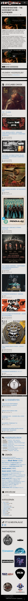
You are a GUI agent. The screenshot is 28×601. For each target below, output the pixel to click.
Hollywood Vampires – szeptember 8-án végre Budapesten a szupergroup (13, 267)
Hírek (3, 67)
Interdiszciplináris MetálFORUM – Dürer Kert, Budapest (13, 429)
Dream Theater (20, 471)
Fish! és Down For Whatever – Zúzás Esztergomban (14, 314)
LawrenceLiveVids (7, 160)
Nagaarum (5, 445)
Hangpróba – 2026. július (13, 450)
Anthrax (9, 457)
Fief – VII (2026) (6, 112)
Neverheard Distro (18, 481)
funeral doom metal (15, 473)
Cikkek (4, 502)
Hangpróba (5, 512)
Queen (7, 67)
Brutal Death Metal (6, 464)
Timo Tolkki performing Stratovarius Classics (10, 404)
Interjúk (5, 504)
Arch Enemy (13, 457)
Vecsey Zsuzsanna (7, 137)
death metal (9, 468)
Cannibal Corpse (22, 464)
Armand (5, 14)
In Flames (15, 478)
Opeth (23, 481)
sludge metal (6, 485)
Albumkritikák (6, 503)
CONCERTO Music (5, 466)
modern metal (5, 481)
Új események (12, 399)
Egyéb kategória (6, 510)
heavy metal (7, 478)
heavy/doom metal (11, 476)
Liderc (4, 295)
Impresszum (19, 598)
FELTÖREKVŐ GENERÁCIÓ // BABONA (12, 294)
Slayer (16, 484)
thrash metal (7, 487)
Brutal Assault (16, 462)
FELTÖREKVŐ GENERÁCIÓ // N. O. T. (12, 371)
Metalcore (10, 480)
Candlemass (14, 464)
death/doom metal (15, 466)
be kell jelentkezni (16, 74)
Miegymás (6, 508)
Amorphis (4, 457)
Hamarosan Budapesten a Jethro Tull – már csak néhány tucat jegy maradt (13, 448)
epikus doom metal (6, 473)
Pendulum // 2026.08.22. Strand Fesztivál (11, 228)
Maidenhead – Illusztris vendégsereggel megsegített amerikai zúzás (14, 443)
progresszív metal (16, 483)
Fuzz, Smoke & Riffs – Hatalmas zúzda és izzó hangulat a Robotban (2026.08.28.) (13, 133)
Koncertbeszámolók (8, 507)
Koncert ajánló (6, 506)
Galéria (4, 511)
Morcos (5, 114)
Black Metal (15, 460)
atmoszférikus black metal (8, 458)
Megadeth (4, 480)
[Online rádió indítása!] (14, 386)
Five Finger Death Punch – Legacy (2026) (13, 347)
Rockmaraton (5, 484)
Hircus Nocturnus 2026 (9, 411)
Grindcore (15, 475)
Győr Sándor (6, 192)
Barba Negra (19, 458)
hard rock (5, 476)
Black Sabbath (6, 462)
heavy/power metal (20, 476)
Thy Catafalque (15, 487)
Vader (21, 487)
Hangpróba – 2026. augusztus (13, 440)
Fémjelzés (7, 475)
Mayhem (19, 478)
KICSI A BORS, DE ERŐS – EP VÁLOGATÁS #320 (14, 189)
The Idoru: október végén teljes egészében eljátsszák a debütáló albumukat (13, 156)
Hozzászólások (13, 437)
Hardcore (22, 475)
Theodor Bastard (14, 67)
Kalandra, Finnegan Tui (9, 423)
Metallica (17, 480)
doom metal (9, 471)
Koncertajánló (6, 515)
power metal (6, 483)
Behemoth (5, 460)
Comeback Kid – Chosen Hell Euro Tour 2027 (13, 416)
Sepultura (11, 484)
